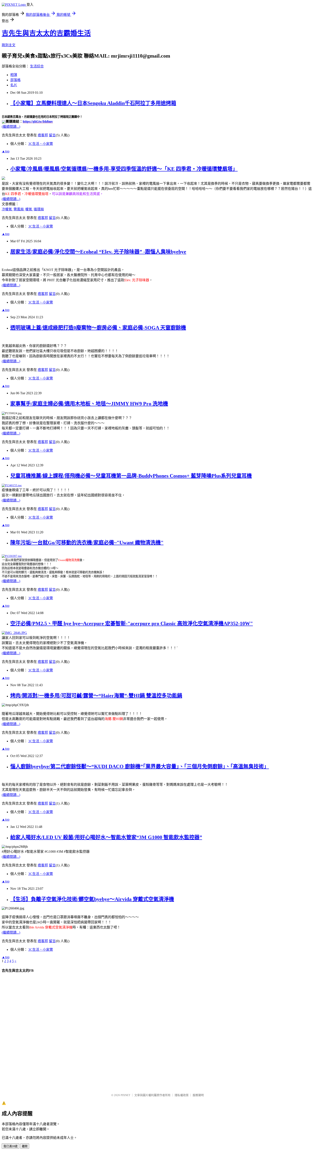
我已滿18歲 (10, 1146)
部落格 (15, 80)
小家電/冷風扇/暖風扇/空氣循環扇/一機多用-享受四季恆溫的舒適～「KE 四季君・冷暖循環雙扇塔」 (124, 169)
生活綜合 (37, 66)
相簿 (13, 75)
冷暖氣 (7, 209)
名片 (13, 85)
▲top (5, 151)
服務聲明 (198, 1095)
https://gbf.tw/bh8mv (38, 121)
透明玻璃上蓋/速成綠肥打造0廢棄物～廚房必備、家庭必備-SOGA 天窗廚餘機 (98, 327)
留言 (52, 135)
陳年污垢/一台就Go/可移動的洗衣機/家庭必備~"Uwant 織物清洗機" (87, 542)
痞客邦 (43, 135)
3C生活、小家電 (40, 144)
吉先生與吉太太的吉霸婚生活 (46, 33)
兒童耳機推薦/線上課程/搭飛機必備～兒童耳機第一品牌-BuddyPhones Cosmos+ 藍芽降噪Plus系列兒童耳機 (131, 476)
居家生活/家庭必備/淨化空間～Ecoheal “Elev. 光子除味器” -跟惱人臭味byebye (98, 251)
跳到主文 (8, 45)
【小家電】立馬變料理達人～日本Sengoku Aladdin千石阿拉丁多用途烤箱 (93, 103)
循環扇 (39, 209)
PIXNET (125, 1095)
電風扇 (19, 209)
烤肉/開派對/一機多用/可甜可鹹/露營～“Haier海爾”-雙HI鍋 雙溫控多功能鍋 (96, 695)
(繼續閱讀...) (11, 126)
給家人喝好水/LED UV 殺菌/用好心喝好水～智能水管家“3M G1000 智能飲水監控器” (106, 837)
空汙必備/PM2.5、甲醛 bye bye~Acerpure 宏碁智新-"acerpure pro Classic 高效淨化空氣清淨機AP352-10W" (131, 623)
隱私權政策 (182, 1095)
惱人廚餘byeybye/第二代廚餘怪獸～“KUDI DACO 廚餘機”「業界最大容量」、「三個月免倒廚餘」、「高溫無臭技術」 (139, 766)
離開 (24, 1146)
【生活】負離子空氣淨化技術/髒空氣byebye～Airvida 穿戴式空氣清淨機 (92, 899)
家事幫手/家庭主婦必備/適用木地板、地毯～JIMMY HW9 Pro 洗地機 (89, 403)
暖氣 (29, 209)
